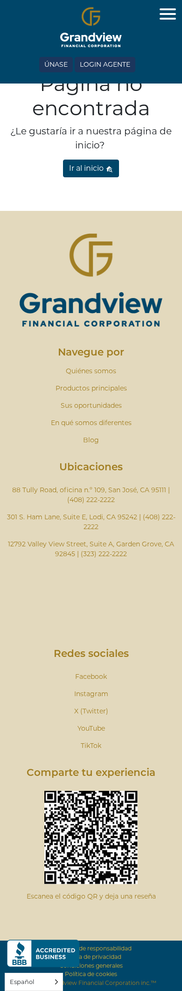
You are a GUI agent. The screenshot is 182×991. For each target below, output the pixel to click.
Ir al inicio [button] (87, 168)
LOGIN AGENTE (105, 64)
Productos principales (91, 388)
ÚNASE (56, 64)
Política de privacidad (91, 956)
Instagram (91, 694)
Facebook (91, 676)
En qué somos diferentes (91, 423)
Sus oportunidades (91, 405)
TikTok (91, 745)
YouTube (91, 728)
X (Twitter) (91, 711)
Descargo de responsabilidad (91, 948)
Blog (91, 440)
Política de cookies (91, 973)
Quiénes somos (91, 371)
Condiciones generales (91, 965)
